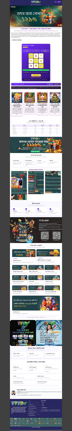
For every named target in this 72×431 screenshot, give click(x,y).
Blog (37, 4)
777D (12, 407)
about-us (39, 4)
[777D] (36, 2)
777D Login (34, 4)
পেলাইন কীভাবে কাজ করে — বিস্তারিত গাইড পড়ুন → (36, 77)
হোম (31, 4)
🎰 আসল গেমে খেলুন (36, 75)
